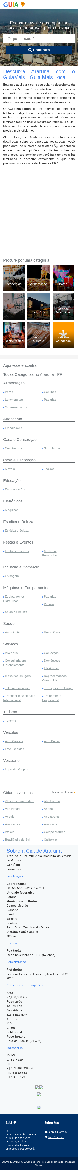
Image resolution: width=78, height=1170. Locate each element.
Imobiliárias (38, 312)
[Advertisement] (39, 211)
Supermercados (16, 407)
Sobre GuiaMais (57, 1131)
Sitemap (39, 1165)
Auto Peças (52, 741)
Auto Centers (14, 741)
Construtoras (14, 448)
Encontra (41, 50)
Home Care (52, 632)
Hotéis (14, 312)
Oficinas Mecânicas (63, 310)
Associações (13, 632)
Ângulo (10, 816)
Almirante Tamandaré (19, 801)
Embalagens (13, 427)
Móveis (10, 469)
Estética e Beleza (17, 530)
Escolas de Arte (15, 489)
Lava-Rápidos (14, 749)
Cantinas (50, 392)
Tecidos (49, 469)
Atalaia (9, 832)
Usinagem (12, 576)
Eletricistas (51, 668)
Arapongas (12, 824)
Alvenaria (11, 653)
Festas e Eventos (17, 551)
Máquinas (11, 510)
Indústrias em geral (18, 676)
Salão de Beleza (16, 612)
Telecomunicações (17, 688)
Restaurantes (14, 340)
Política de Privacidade (63, 1162)
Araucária (50, 824)
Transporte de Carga (58, 688)
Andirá (48, 808)
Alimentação (38, 284)
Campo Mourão (54, 832)
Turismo (10, 720)
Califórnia (50, 839)
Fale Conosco (56, 1137)
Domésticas (52, 660)
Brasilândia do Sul (17, 839)
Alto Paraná (52, 801)
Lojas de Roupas (16, 769)
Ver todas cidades (63, 792)
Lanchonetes (14, 399)
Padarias (50, 399)
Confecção (51, 653)
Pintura (49, 604)
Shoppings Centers (38, 339)
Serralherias (52, 448)
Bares (63, 284)
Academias (13, 284)
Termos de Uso (43, 1162)
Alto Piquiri (12, 808)
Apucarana (51, 816)
